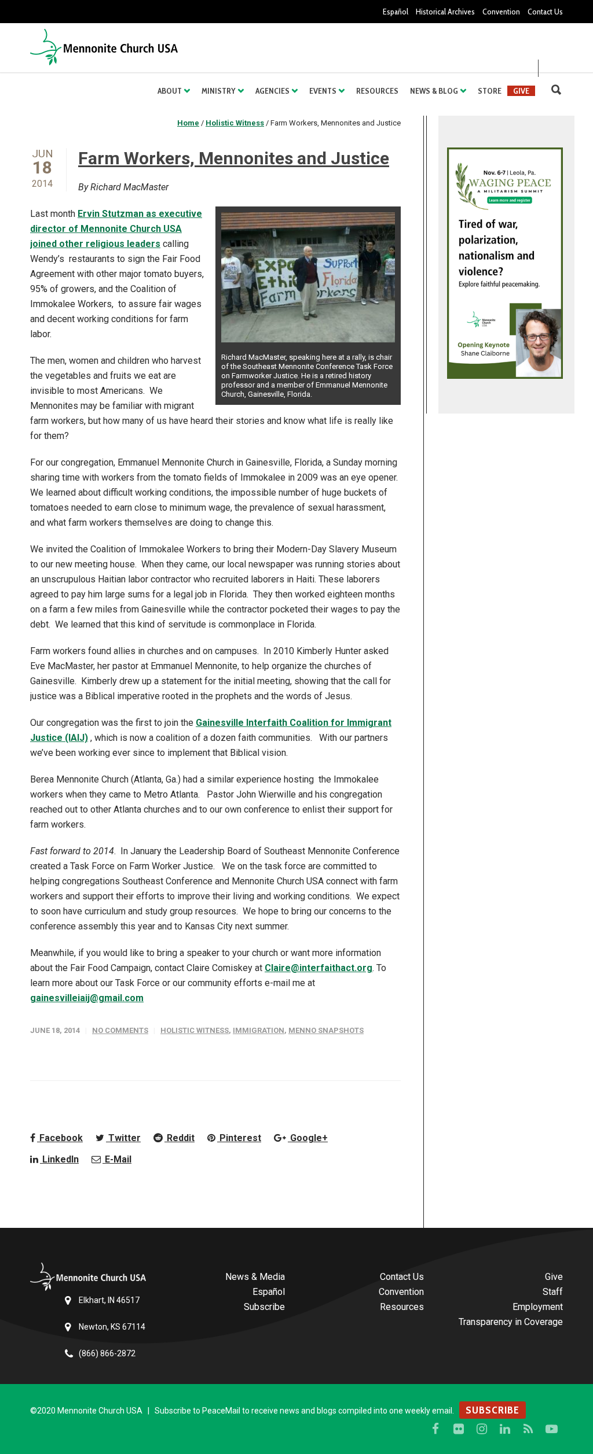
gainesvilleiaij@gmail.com (87, 997)
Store (490, 91)
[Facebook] (435, 1429)
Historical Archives (445, 12)
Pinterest (239, 1137)
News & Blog (434, 91)
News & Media (255, 1276)
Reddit (179, 1137)
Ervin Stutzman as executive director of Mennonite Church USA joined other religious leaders (116, 228)
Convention (501, 12)
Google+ (308, 1137)
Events (322, 91)
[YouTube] (551, 1429)
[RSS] (528, 1429)
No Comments (120, 1030)
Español (395, 12)
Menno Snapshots (326, 1030)
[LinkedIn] (505, 1429)
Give (521, 91)
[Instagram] (481, 1429)
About (170, 91)
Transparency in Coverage (511, 1321)
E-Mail (117, 1159)
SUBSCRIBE (492, 1410)
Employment (538, 1306)
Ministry (219, 91)
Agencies (272, 91)
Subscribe (264, 1306)
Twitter (123, 1137)
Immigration (258, 1030)
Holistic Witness (194, 1030)
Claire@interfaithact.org (318, 967)
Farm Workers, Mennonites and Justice (233, 158)
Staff (553, 1291)
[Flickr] (458, 1429)
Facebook (60, 1137)
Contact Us (545, 12)
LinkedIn (59, 1159)
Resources (377, 91)
